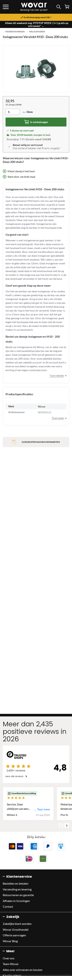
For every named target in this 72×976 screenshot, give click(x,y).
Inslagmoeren (37, 32)
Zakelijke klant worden (17, 923)
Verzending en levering (17, 889)
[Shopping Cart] (67, 7)
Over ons (8, 958)
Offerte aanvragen (14, 935)
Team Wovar (11, 964)
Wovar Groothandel (15, 929)
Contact (8, 906)
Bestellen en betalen (15, 883)
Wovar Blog (10, 941)
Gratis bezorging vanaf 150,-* (37, 17)
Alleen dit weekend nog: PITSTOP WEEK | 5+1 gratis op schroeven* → (36, 24)
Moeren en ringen (15, 32)
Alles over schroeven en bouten (22, 969)
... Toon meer (42, 809)
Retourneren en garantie (18, 895)
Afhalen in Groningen (16, 901)
